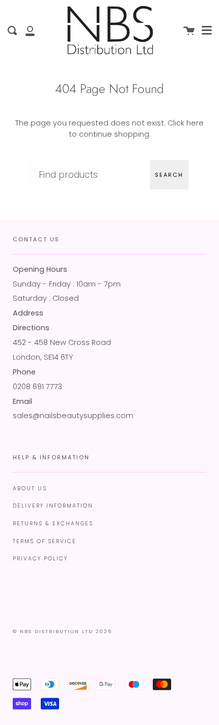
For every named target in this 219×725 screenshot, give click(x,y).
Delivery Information (53, 506)
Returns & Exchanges (53, 523)
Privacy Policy (40, 558)
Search (169, 175)
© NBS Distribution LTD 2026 (62, 631)
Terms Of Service (44, 541)
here (195, 123)
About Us (30, 488)
